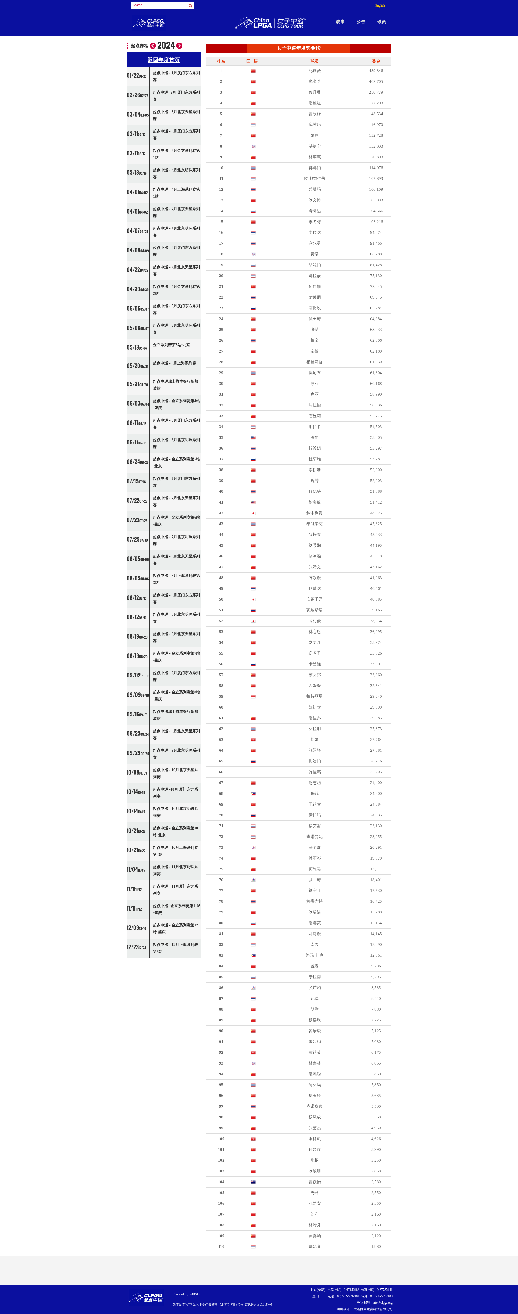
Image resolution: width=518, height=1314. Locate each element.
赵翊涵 (315, 556)
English (380, 6)
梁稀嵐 (315, 1139)
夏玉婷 (315, 1095)
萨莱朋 (315, 297)
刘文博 (315, 200)
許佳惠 (315, 772)
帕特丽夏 (314, 696)
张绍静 (315, 750)
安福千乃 (314, 599)
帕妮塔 (315, 491)
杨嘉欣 (315, 1020)
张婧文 (315, 567)
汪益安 (315, 1203)
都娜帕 (315, 168)
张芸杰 (315, 1128)
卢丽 (315, 394)
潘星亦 (315, 718)
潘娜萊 (315, 923)
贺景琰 (315, 1031)
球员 (381, 21)
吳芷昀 (315, 987)
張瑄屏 (315, 847)
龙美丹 (315, 642)
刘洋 (315, 1214)
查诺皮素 (314, 1106)
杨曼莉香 (314, 362)
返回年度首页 (164, 60)
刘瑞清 (315, 912)
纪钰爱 (315, 71)
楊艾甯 (315, 826)
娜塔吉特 (314, 901)
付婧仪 (315, 1149)
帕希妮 (315, 448)
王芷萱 (315, 804)
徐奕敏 (315, 502)
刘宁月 (315, 890)
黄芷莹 (315, 1052)
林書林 (315, 1063)
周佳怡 (315, 405)
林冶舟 (315, 1225)
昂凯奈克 (314, 524)
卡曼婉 (315, 664)
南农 (315, 944)
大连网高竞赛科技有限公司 (373, 1309)
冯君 (315, 1192)
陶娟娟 (315, 1041)
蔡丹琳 (315, 92)
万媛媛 (315, 685)
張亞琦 (315, 880)
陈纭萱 (315, 707)
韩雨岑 (315, 858)
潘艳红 (315, 103)
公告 (361, 21)
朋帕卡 (315, 427)
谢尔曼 (315, 243)
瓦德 (315, 998)
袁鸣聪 (315, 1074)
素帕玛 (315, 815)
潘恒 (315, 437)
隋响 (315, 135)
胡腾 (315, 1009)
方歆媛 (315, 578)
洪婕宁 (315, 146)
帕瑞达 (315, 588)
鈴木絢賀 (314, 513)
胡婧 (315, 739)
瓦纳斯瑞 (314, 610)
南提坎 (315, 308)
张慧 (315, 329)
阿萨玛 (315, 1085)
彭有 (315, 383)
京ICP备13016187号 (258, 1304)
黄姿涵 (315, 1236)
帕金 (315, 340)
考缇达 (315, 211)
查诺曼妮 (314, 836)
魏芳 (315, 480)
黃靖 (315, 254)
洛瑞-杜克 (314, 955)
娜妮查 (315, 1246)
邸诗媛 (315, 934)
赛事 (340, 21)
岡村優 (315, 621)
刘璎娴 (315, 545)
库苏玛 (315, 124)
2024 (166, 45)
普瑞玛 (315, 189)
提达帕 (315, 761)
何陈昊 (315, 869)
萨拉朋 (315, 729)
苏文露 (315, 675)
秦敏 (315, 351)
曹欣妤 (315, 114)
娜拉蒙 (315, 275)
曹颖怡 (315, 1182)
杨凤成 (315, 1117)
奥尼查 (315, 373)
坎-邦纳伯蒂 (314, 178)
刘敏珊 (315, 1171)
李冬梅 (315, 222)
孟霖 (315, 966)
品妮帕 (315, 265)
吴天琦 (315, 319)
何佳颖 (315, 286)
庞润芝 (315, 81)
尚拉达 (315, 232)
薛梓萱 (315, 534)
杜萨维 (315, 459)
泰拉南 (315, 977)
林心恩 (315, 631)
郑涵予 (315, 653)
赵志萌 (315, 783)
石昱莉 (315, 416)
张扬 (315, 1160)
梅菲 (315, 793)
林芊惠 (315, 157)
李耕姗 (315, 470)
